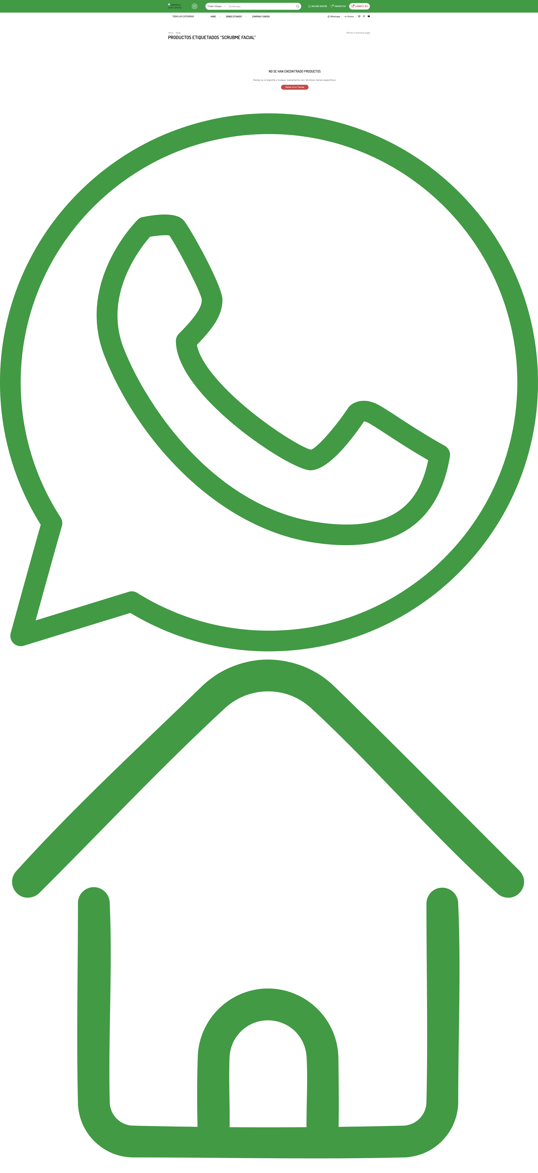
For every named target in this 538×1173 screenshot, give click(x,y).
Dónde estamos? (234, 16)
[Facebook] (364, 16)
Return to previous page (358, 32)
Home (213, 16)
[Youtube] (369, 16)
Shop (178, 32)
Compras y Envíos (261, 16)
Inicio (170, 32)
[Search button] (297, 6)
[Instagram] (359, 16)
